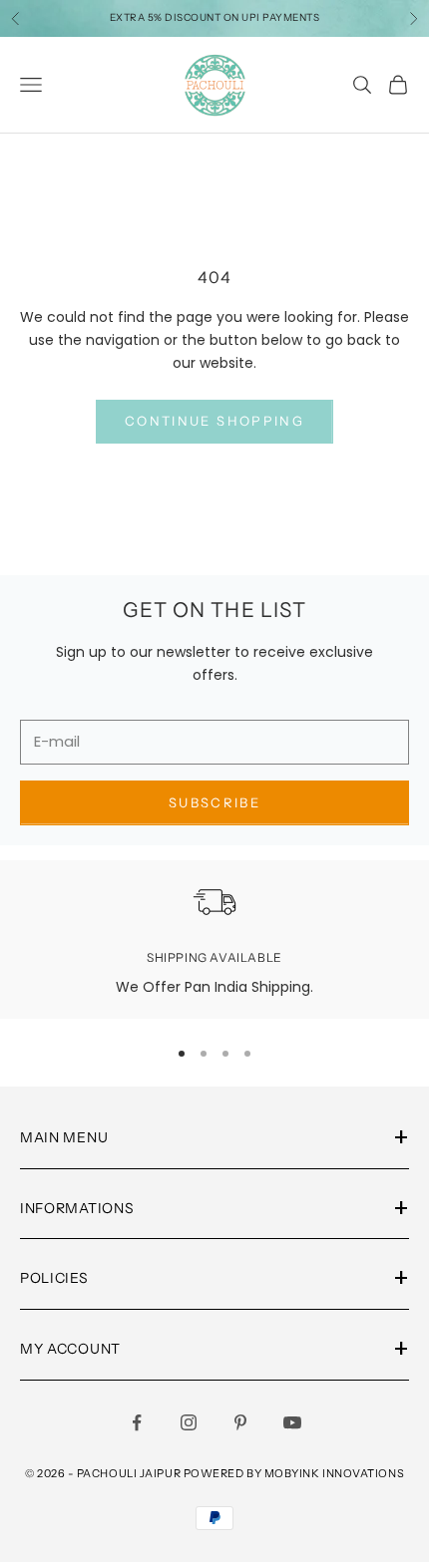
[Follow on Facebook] (137, 1422)
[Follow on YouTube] (292, 1422)
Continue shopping (214, 421)
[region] (214, 939)
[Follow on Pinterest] (240, 1422)
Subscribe (214, 802)
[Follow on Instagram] (189, 1422)
